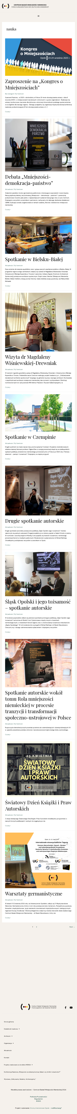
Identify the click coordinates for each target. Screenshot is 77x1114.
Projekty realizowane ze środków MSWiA (17, 1065)
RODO (38, 1101)
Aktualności (9, 189)
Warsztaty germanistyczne (33, 893)
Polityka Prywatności (38, 1097)
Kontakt (6, 1058)
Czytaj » (8, 112)
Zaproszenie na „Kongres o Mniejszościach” (34, 84)
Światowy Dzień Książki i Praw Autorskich (38, 805)
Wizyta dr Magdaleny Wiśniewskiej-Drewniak (31, 360)
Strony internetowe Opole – (46, 1108)
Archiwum (7, 1036)
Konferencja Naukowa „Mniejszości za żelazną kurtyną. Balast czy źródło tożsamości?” (32, 1072)
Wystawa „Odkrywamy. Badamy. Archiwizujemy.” (20, 1079)
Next (72, 927)
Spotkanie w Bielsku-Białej (34, 259)
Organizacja (8, 1043)
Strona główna (9, 1022)
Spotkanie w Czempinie (30, 437)
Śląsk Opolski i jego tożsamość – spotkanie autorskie (38, 604)
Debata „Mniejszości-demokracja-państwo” (29, 179)
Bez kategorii (9, 94)
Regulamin (38, 1099)
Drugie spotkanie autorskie (34, 521)
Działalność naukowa (11, 1029)
